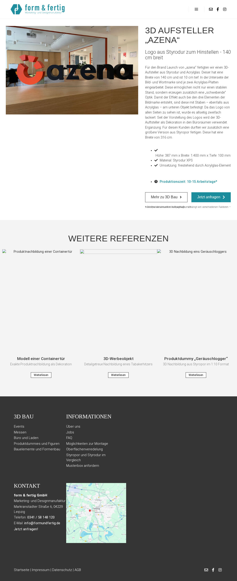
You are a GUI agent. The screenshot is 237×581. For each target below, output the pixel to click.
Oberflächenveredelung (84, 449)
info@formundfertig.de (42, 523)
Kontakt (27, 486)
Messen (20, 432)
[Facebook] (218, 9)
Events (19, 426)
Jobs (70, 432)
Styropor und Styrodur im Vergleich (86, 457)
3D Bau (24, 417)
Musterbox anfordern (82, 466)
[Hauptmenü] (196, 9)
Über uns (73, 426)
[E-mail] (211, 9)
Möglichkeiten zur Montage (87, 444)
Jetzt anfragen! (26, 529)
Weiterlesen (41, 375)
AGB (78, 570)
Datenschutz (62, 570)
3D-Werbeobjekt (118, 358)
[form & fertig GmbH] (38, 9)
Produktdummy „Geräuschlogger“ (196, 358)
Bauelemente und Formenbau (37, 449)
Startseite (21, 570)
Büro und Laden (26, 438)
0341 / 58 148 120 (41, 517)
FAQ (69, 438)
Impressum (41, 570)
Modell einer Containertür (41, 358)
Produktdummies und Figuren (36, 444)
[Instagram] (225, 9)
